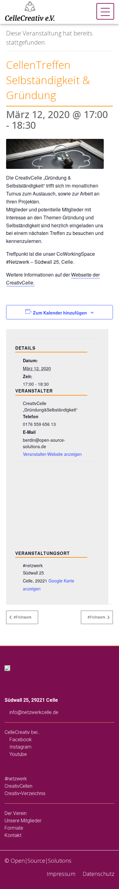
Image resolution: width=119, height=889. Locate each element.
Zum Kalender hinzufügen (60, 313)
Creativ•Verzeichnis (25, 793)
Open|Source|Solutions (41, 860)
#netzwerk (16, 779)
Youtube (17, 754)
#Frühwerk (22, 616)
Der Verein (16, 813)
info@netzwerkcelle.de (33, 712)
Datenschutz (97, 873)
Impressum (60, 873)
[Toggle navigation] (105, 11)
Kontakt (13, 835)
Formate (14, 828)
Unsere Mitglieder (23, 821)
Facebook (20, 739)
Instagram (19, 747)
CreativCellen (18, 786)
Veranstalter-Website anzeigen (52, 454)
